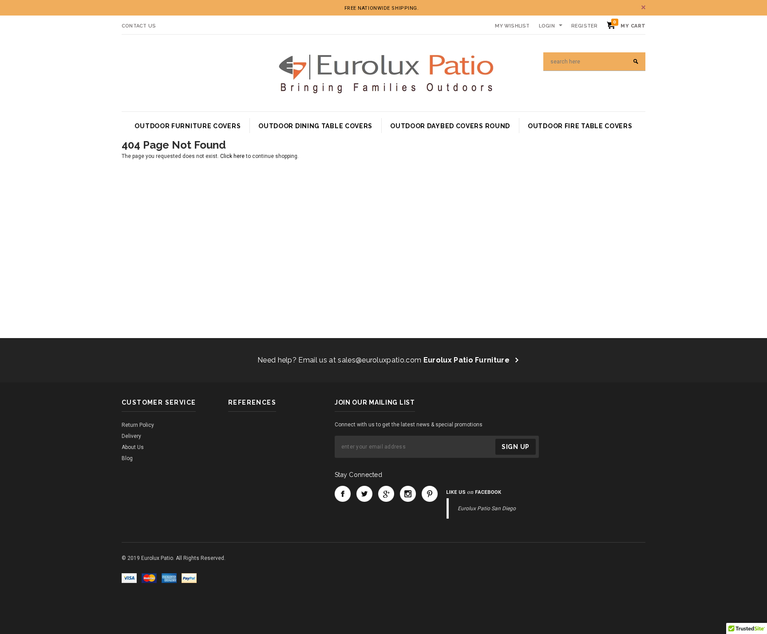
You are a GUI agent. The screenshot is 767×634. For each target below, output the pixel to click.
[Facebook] (343, 494)
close (643, 7)
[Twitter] (364, 494)
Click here (233, 156)
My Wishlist (512, 26)
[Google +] (386, 494)
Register (584, 26)
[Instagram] (408, 494)
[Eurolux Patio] (386, 73)
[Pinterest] (430, 494)
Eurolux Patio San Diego (487, 508)
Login (547, 26)
